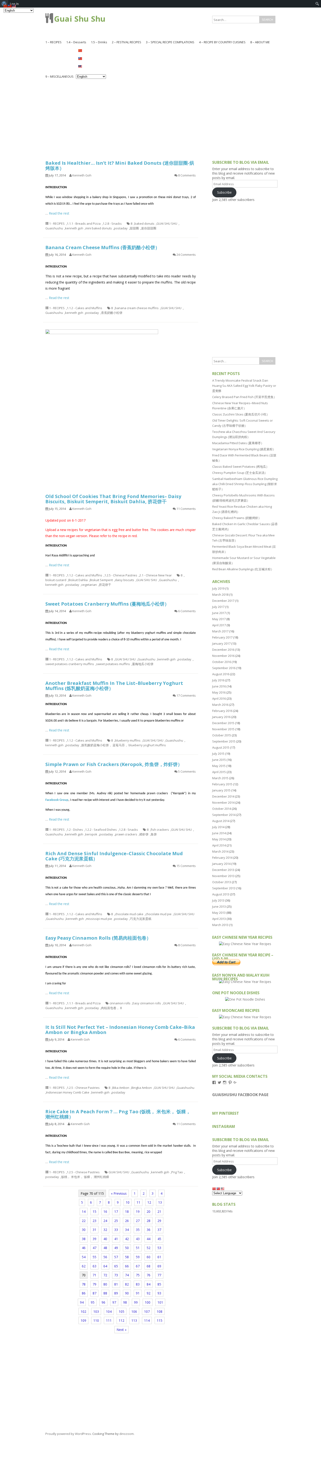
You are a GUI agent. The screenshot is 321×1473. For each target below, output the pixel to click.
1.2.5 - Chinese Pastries (120, 575)
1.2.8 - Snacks (112, 223)
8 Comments (187, 175)
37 (159, 1229)
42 (127, 1239)
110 (96, 1320)
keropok (91, 834)
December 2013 (223, 870)
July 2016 (218, 680)
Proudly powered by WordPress (68, 1434)
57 (116, 1257)
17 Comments (186, 695)
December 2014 (223, 796)
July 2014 (218, 827)
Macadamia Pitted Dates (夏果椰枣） (238, 443)
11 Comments (186, 509)
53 (159, 1247)
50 (127, 1247)
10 (127, 1202)
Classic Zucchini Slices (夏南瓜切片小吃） (241, 414)
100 (147, 1302)
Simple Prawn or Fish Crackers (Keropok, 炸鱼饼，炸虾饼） (113, 764)
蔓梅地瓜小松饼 (142, 664)
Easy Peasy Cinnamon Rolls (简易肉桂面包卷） (98, 938)
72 (105, 1275)
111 (109, 1320)
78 (84, 1284)
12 (149, 1202)
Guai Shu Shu (80, 18)
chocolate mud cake (129, 914)
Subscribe (224, 192)
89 (116, 1293)
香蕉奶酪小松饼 (111, 313)
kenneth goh (74, 228)
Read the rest (59, 213)
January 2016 (221, 717)
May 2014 (219, 839)
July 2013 (218, 900)
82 (127, 1284)
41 (116, 1239)
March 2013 (220, 925)
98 (125, 1302)
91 (138, 1293)
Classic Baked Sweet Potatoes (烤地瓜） (240, 466)
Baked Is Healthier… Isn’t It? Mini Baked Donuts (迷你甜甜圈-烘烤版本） (119, 165)
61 (159, 1257)
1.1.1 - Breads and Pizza (84, 223)
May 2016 (219, 692)
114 (147, 1320)
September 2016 (223, 668)
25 (116, 1220)
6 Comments (187, 611)
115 (159, 1320)
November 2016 (223, 656)
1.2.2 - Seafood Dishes (101, 829)
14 (84, 1211)
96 (103, 1302)
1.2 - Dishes (75, 829)
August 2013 (220, 894)
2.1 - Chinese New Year (155, 575)
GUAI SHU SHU (167, 223)
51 (138, 1247)
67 (138, 1266)
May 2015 (219, 766)
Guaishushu (54, 228)
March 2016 (220, 705)
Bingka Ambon (141, 1088)
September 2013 (223, 888)
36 (148, 1229)
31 (94, 1229)
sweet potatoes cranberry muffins (69, 664)
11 (138, 1202)
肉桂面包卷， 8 (111, 1008)
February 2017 (222, 637)
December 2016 (223, 649)
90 (127, 1293)
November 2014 (223, 802)
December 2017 (223, 601)
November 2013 (223, 876)
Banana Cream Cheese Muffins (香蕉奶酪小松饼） (102, 247)
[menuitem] (317, 4)
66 (127, 1266)
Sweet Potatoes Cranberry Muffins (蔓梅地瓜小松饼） (107, 604)
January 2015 (221, 790)
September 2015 (223, 741)
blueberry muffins (128, 740)
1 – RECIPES (53, 42)
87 (94, 1293)
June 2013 (219, 906)
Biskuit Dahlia (78, 580)
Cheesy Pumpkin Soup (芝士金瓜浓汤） (239, 473)
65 (116, 1266)
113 (134, 1320)
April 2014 (219, 845)
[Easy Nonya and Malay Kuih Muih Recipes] (245, 981)
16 (105, 1211)
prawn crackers (126, 834)
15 (94, 1211)
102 (83, 1311)
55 (94, 1257)
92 (148, 1293)
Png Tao (177, 1172)
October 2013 (221, 882)
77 (159, 1275)
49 (116, 1247)
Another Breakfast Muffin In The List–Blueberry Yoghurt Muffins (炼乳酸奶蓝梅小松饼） (114, 685)
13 (160, 1202)
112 (121, 1320)
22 (84, 1220)
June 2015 (219, 760)
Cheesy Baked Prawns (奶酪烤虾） (236, 518)
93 (159, 1293)
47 (94, 1247)
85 (159, 1284)
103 (96, 1311)
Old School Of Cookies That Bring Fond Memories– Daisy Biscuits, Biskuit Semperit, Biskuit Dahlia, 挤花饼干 (113, 499)
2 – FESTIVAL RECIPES (126, 42)
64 (105, 1266)
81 (116, 1284)
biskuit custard (55, 580)
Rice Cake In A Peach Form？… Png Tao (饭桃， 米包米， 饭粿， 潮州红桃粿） (118, 1114)
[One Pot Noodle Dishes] (245, 999)
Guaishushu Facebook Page (240, 1094)
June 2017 (219, 613)
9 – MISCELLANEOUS (59, 76)
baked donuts (144, 223)
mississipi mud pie (99, 919)
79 (94, 1284)
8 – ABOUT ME (260, 42)
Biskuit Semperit (101, 580)
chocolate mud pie (158, 914)
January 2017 (221, 643)
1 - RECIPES (57, 223)
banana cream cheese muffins (137, 308)
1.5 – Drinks (99, 42)
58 (127, 1257)
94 (82, 1302)
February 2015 (222, 784)
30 (84, 1229)
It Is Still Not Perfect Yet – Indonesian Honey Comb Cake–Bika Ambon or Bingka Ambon (120, 1029)
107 (147, 1311)
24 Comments (186, 254)
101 (160, 1302)
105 (121, 1311)
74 (127, 1275)
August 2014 (220, 821)
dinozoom (126, 1434)
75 (138, 1275)
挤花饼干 (105, 585)
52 (148, 1247)
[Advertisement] (160, 116)
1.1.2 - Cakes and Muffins (84, 308)
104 (109, 1311)
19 (138, 1211)
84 (148, 1284)
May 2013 (219, 912)
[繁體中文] (91, 58)
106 (134, 1311)
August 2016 (220, 674)
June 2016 (219, 686)
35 (138, 1229)
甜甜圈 (134, 228)
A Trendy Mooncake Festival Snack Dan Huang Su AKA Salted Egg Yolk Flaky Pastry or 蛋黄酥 (244, 385)
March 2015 (220, 778)
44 (148, 1239)
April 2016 (219, 698)
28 (148, 1220)
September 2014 (223, 815)
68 (148, 1266)
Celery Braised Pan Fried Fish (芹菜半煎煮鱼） (244, 397)
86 (84, 1293)
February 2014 (222, 857)
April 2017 (219, 625)
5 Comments (187, 771)
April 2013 (219, 919)
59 (138, 1257)
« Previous (119, 1193)
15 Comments (186, 866)
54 (84, 1257)
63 (94, 1266)
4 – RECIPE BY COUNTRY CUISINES (222, 42)
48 (105, 1247)
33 (116, 1229)
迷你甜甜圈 (148, 228)
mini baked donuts (98, 228)
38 (84, 1239)
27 (138, 1220)
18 (127, 1211)
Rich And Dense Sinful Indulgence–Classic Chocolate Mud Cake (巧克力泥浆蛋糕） (114, 856)
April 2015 (219, 772)
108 (159, 1311)
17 (116, 1211)
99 (136, 1302)
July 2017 (218, 607)
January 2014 (221, 864)
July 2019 (218, 588)
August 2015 (220, 747)
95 (92, 1302)
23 (94, 1220)
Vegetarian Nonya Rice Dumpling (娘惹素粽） (244, 449)
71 (94, 1275)
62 (84, 1266)
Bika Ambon (120, 1088)
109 (83, 1320)
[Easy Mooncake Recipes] (245, 1017)
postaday (121, 228)
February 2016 (222, 711)
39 (94, 1239)
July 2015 (218, 753)
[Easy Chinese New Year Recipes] (245, 944)
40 (105, 1239)
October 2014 (221, 808)
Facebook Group (56, 800)
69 (159, 1266)
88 (105, 1293)
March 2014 (220, 851)
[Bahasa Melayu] (91, 66)
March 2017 (220, 631)
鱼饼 (154, 834)
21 (159, 1211)
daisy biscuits (124, 580)
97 (114, 1302)
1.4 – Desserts (76, 42)
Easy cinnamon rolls (147, 1003)
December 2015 (223, 723)
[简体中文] (91, 50)
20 (148, 1211)
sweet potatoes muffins (113, 664)
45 (159, 1239)
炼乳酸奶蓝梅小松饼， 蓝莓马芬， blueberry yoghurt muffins (123, 745)
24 (105, 1220)
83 (138, 1284)
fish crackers (160, 829)
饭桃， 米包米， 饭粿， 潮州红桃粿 (85, 1177)
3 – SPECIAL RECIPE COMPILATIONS (170, 42)
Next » (121, 1329)
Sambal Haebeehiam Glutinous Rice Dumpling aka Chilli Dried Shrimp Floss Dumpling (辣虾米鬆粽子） (245, 484)
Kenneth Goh (81, 175)
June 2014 (219, 833)
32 (105, 1229)
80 (105, 1284)
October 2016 (221, 662)
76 (148, 1275)
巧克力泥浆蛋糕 (140, 919)
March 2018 (220, 594)
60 (148, 1257)
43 (138, 1239)
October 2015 (221, 735)
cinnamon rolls (120, 1003)
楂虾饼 (144, 834)
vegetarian (89, 585)
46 (84, 1247)
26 (127, 1220)
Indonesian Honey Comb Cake (67, 1092)
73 (116, 1275)
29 (159, 1220)
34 (127, 1229)
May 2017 (219, 619)
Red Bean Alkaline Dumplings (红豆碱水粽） (243, 569)
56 (105, 1257)
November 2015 (223, 729)
